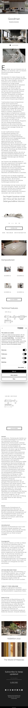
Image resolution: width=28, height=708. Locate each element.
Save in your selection (20, 232)
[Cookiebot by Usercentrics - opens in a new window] (17, 328)
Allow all (14, 371)
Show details (21, 367)
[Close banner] (26, 328)
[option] (14, 7)
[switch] (25, 354)
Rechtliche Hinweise (14, 697)
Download (14, 228)
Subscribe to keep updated (14, 673)
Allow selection (14, 375)
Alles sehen (15, 45)
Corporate (14, 698)
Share (3, 232)
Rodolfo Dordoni (14, 22)
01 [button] (9, 223)
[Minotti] (5, 2)
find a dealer (9, 232)
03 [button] (19, 223)
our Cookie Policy (9, 338)
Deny (14, 378)
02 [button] (16, 223)
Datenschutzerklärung (14, 695)
